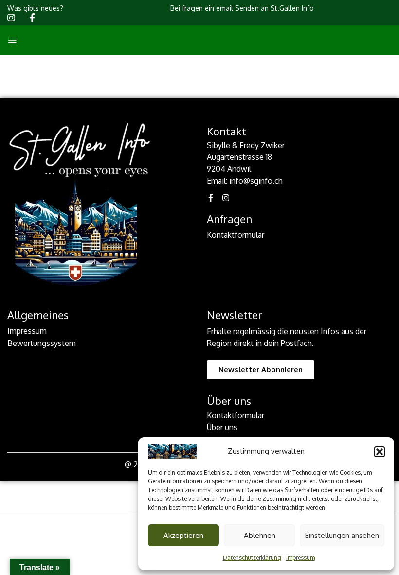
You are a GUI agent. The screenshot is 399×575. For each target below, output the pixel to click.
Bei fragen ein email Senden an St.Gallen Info (242, 8)
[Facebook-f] (211, 198)
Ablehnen (259, 535)
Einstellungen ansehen (342, 535)
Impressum (300, 557)
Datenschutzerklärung (252, 557)
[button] (379, 452)
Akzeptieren (183, 535)
